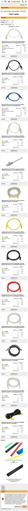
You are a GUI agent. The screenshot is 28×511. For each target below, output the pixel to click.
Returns (3, 489)
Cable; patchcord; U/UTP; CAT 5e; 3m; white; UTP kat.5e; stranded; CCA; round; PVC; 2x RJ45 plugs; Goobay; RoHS (13, 327)
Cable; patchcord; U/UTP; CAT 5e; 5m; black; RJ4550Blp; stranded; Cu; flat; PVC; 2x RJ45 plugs (13, 423)
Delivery (3, 487)
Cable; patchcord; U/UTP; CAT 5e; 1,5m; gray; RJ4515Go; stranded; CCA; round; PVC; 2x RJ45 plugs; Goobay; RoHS (13, 169)
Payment (3, 488)
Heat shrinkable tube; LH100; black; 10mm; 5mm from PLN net (14, 461)
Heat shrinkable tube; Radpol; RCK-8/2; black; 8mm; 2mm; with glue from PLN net (14, 480)
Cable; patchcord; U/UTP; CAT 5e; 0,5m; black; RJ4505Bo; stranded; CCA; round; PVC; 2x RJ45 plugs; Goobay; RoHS (13, 74)
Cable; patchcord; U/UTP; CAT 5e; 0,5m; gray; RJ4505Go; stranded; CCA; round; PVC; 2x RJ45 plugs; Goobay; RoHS (13, 137)
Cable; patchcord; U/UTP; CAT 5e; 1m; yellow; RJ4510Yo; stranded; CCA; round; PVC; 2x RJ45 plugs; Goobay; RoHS (13, 232)
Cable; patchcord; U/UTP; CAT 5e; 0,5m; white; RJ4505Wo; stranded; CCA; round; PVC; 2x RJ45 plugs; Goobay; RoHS (13, 42)
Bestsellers (3, 440)
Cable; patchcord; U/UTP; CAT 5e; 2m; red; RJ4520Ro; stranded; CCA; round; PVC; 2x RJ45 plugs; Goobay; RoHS (13, 295)
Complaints (3, 490)
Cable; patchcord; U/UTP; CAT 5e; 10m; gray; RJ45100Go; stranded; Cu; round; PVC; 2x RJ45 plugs (13, 201)
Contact (3, 486)
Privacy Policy (18, 503)
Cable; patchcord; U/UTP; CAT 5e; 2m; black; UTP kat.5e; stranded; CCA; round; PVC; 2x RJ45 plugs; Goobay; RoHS (13, 264)
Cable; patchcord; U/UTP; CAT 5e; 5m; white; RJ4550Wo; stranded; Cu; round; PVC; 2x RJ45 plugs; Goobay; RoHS (13, 391)
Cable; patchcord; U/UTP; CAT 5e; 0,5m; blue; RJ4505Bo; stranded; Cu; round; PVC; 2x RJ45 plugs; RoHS (13, 105)
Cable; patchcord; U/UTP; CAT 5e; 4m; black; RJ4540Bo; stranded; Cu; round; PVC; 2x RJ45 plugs (13, 360)
